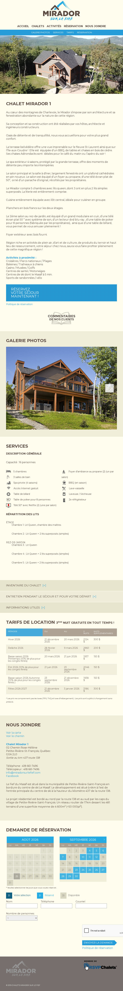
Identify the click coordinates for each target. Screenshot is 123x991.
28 (36, 876)
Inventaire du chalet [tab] (26, 585)
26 (23, 876)
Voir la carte (13, 732)
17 (83, 863)
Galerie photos (40, 32)
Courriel (80, 901)
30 (50, 876)
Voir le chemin (15, 736)
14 (63, 863)
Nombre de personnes (20, 913)
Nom (9, 901)
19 (96, 863)
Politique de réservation (19, 304)
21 (63, 869)
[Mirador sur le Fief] (61, 10)
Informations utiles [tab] (25, 607)
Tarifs (70, 32)
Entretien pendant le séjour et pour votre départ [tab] (51, 596)
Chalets (38, 26)
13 (103, 857)
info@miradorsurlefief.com (23, 772)
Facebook (12, 776)
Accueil (23, 26)
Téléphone (47, 901)
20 (103, 863)
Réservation (73, 26)
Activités (54, 26)
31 (10, 882)
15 (70, 863)
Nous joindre (95, 26)
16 (76, 863)
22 (69, 869)
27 (30, 876)
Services (58, 32)
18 (89, 863)
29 (43, 876)
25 (17, 876)
